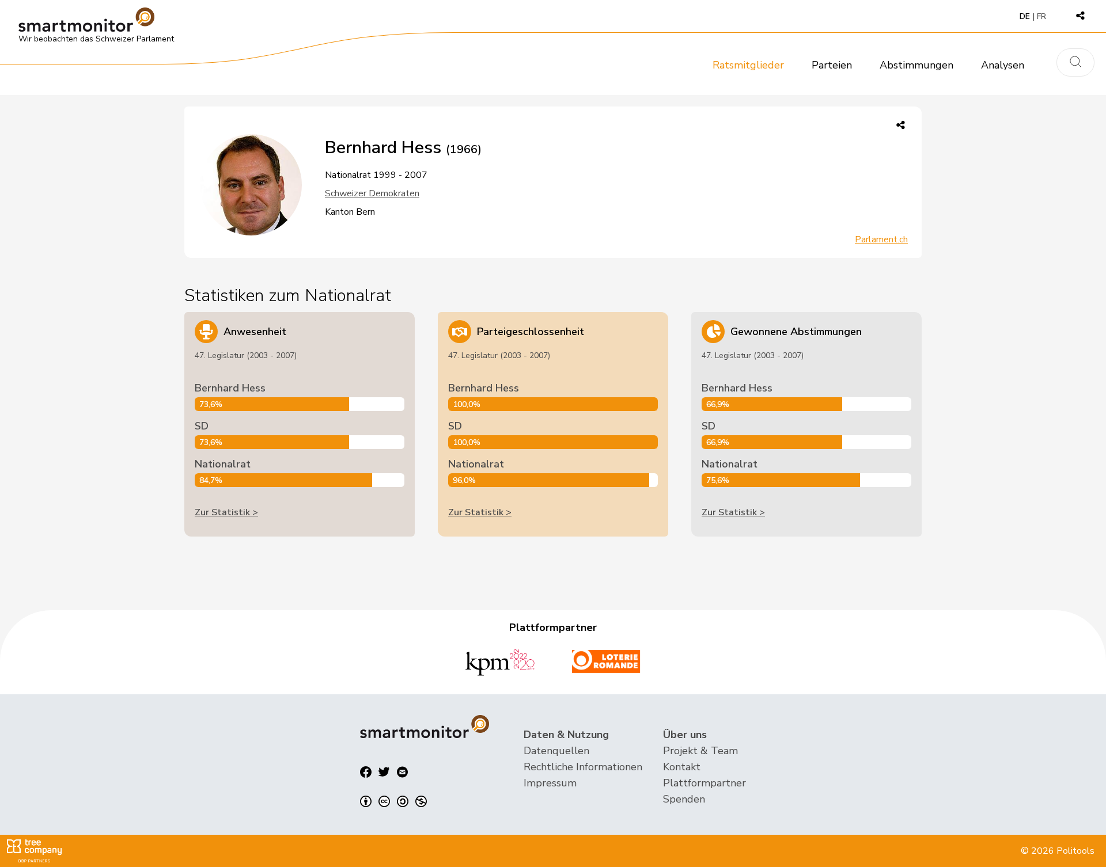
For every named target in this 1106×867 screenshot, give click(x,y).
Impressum (550, 783)
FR (1041, 16)
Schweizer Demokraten (372, 193)
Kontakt (681, 767)
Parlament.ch (881, 239)
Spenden (684, 799)
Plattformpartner (704, 783)
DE (1025, 16)
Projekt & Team (700, 751)
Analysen (1002, 65)
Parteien (832, 65)
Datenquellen (556, 751)
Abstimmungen (916, 65)
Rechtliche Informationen (583, 767)
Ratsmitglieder (748, 65)
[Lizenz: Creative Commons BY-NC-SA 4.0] (393, 801)
